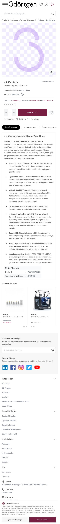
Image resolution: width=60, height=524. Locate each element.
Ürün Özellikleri (11, 127)
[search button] (53, 13)
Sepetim (5, 462)
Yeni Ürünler (7, 448)
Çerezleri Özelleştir (15, 520)
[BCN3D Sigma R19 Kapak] (43, 300)
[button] (24, 326)
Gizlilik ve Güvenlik (9, 434)
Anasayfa (5, 444)
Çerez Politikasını (36, 510)
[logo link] (23, 4)
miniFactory (11, 82)
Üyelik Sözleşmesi (9, 420)
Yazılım (5, 397)
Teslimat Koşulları (9, 416)
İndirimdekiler (7, 453)
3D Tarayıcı (6, 388)
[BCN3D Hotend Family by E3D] (15, 300)
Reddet (4, 512)
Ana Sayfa (5, 20)
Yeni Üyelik (6, 472)
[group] (29, 50)
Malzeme (5, 393)
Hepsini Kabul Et (42, 520)
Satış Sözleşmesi (9, 425)
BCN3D (5, 314)
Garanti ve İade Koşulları (11, 429)
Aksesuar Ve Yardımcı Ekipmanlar (15, 401)
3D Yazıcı (5, 383)
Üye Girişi (6, 476)
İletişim (5, 457)
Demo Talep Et (30, 127)
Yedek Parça (7, 406)
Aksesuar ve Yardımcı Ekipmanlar (23, 20)
